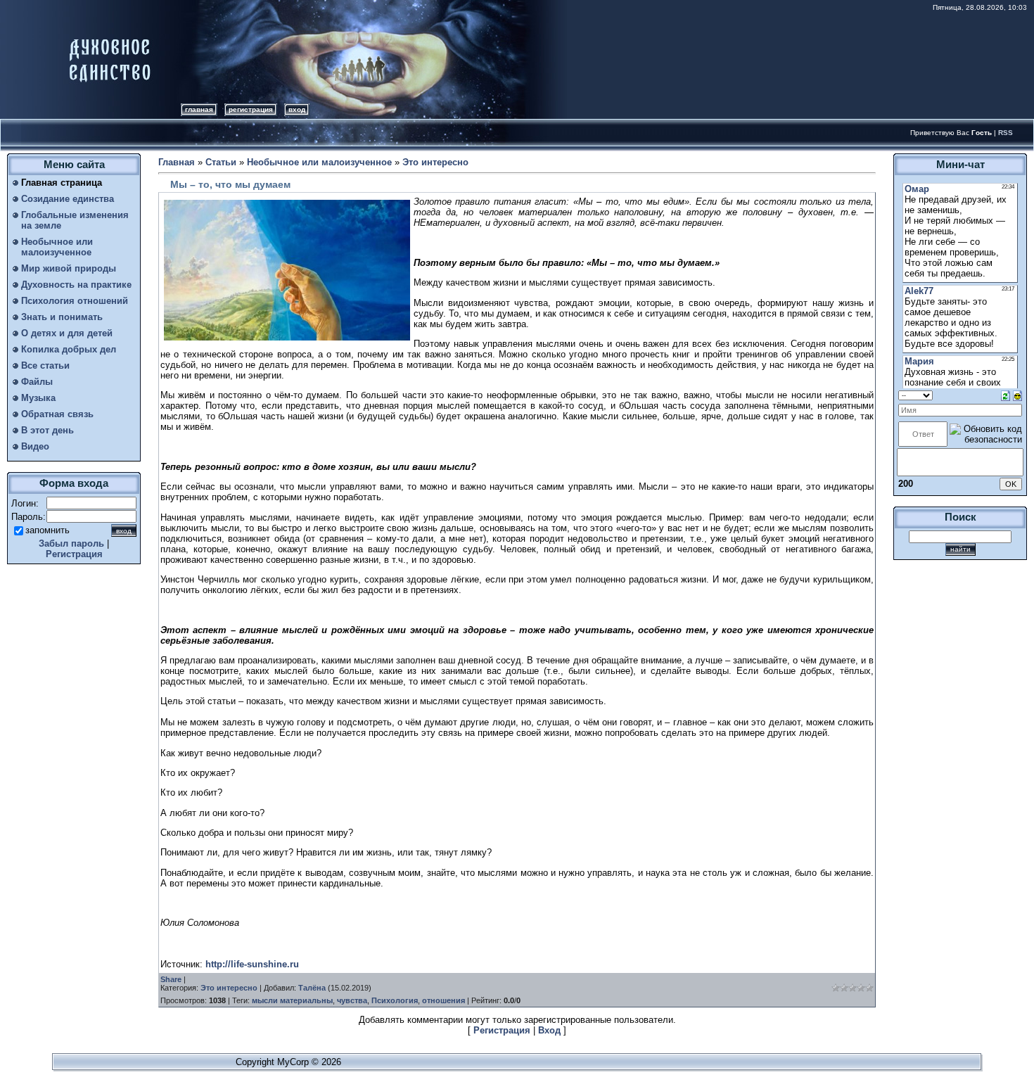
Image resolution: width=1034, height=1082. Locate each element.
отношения (443, 1000)
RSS (1005, 132)
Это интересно (435, 162)
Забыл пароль (71, 543)
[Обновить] (1005, 395)
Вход (296, 109)
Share (170, 979)
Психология (394, 1000)
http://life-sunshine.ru (252, 964)
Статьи (220, 162)
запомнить (47, 530)
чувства (352, 1000)
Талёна (312, 988)
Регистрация (251, 109)
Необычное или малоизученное (319, 162)
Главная (199, 109)
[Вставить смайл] (1017, 395)
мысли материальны (292, 1000)
